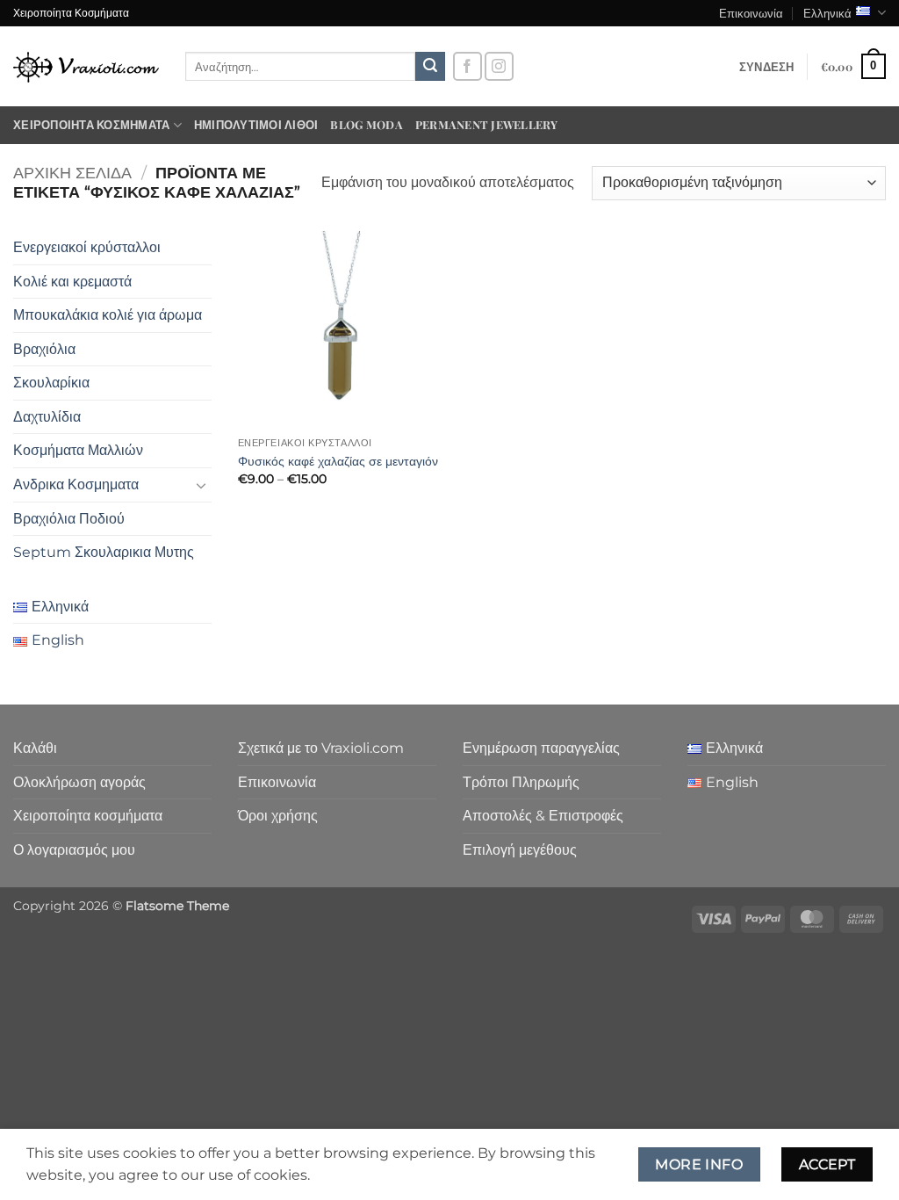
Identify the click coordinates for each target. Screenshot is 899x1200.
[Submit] (430, 67)
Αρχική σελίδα (72, 173)
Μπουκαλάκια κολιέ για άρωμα (107, 315)
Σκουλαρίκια (51, 382)
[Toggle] (201, 484)
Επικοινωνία (751, 12)
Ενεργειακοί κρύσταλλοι (87, 247)
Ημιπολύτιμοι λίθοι (256, 124)
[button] (767, 67)
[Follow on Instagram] (499, 66)
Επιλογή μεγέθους (520, 850)
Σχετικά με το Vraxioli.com (321, 748)
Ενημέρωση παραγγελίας (541, 748)
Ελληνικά (827, 12)
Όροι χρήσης (278, 815)
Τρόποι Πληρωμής (521, 782)
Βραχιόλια (44, 349)
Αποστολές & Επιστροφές (543, 815)
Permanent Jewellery (486, 124)
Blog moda (366, 124)
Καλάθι (35, 748)
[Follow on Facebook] (467, 66)
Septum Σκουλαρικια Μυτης (103, 552)
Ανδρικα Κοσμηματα (76, 484)
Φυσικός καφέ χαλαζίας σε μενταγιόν (338, 461)
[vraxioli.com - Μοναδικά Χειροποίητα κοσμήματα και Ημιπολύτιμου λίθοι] (86, 66)
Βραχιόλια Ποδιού (69, 518)
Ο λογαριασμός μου (74, 850)
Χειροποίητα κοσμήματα (91, 124)
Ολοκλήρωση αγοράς (79, 782)
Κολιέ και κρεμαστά (72, 281)
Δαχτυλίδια (47, 416)
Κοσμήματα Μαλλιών (78, 450)
